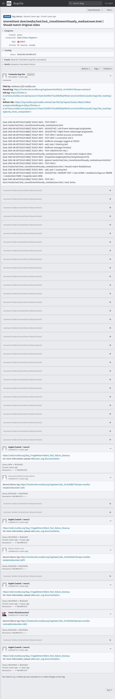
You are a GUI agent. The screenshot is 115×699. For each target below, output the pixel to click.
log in (14, 677)
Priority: (12, 45)
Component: (11, 38)
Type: (14, 42)
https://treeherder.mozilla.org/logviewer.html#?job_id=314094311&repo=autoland (52, 89)
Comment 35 (13, 522)
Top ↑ (109, 690)
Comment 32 (13, 479)
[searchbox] (85, 3)
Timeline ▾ (107, 69)
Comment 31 (13, 450)
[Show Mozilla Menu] (9, 3)
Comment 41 (13, 650)
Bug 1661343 (17, 16)
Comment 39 (13, 615)
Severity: (24, 45)
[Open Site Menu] (3, 3)
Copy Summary (94, 10)
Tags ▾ (96, 69)
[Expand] (110, 190)
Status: (13, 54)
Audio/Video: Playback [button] (27, 38)
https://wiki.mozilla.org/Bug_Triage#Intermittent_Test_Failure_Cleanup (36, 455)
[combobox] (85, 3)
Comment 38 (13, 586)
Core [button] (19, 35)
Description (12, 77)
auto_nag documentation (47, 458)
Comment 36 (13, 551)
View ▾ (109, 10)
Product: (12, 35)
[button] (108, 3)
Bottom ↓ (86, 69)
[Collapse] (110, 75)
